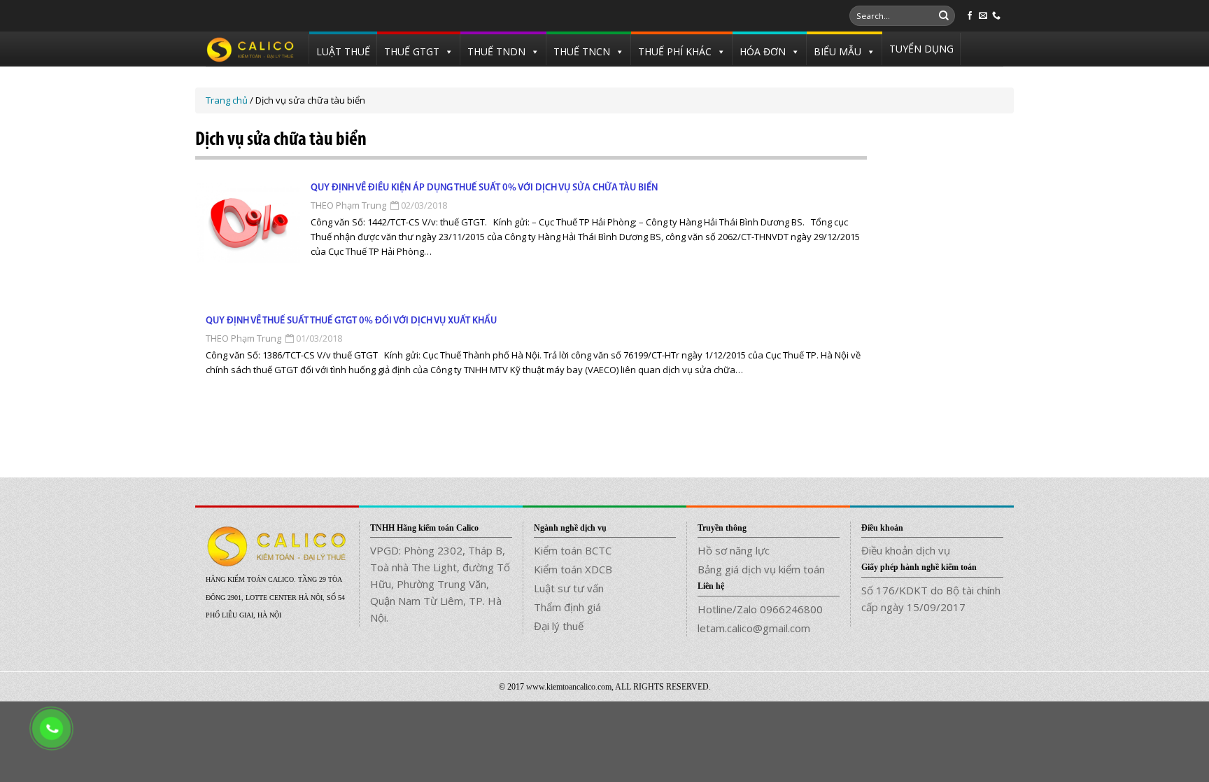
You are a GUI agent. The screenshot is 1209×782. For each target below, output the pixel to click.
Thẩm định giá (567, 607)
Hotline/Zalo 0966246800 (760, 609)
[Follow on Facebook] (970, 16)
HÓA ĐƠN (763, 51)
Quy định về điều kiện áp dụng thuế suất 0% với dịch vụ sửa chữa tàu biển (484, 188)
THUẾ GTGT (411, 51)
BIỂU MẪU (837, 51)
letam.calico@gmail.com (754, 628)
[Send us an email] (983, 16)
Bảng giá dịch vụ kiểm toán (761, 569)
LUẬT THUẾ (343, 51)
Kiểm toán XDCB (573, 569)
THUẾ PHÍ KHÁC (675, 51)
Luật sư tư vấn (569, 588)
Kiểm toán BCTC (572, 550)
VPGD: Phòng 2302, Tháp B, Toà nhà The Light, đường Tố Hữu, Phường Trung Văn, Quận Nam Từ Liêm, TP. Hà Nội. (440, 583)
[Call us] (996, 16)
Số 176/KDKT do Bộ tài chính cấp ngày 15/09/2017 (931, 598)
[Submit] (943, 16)
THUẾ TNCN (581, 51)
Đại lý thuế (559, 626)
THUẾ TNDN (496, 51)
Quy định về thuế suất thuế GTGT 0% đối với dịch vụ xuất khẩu (351, 321)
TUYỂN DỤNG (921, 48)
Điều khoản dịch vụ (905, 550)
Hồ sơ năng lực (734, 550)
